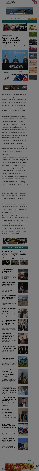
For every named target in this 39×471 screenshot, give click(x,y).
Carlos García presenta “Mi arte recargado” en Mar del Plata (9, 399)
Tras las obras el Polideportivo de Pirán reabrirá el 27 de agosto (9, 388)
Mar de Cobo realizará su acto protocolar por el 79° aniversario (9, 297)
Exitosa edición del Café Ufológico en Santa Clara (8, 271)
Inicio (5, 21)
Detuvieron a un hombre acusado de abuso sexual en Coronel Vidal (8, 336)
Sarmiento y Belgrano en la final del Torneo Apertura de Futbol (9, 284)
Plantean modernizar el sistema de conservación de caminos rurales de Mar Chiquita (9, 373)
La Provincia (4, 33)
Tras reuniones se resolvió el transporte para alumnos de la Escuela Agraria (15, 255)
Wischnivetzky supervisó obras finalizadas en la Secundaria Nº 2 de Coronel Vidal (8, 412)
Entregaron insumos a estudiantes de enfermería (9, 310)
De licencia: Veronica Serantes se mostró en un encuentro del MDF (23, 255)
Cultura (33, 21)
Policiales (10, 21)
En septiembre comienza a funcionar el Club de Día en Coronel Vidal (9, 426)
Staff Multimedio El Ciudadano (28, 458)
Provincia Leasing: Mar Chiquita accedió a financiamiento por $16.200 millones (9, 322)
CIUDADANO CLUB (32, 18)
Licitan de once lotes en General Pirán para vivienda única (9, 358)
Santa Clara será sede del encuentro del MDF (9, 347)
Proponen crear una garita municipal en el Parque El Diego (8, 440)
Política (15, 21)
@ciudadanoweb (6, 72)
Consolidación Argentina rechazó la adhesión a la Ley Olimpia (5, 254)
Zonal (29, 21)
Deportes (24, 21)
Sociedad (19, 21)
